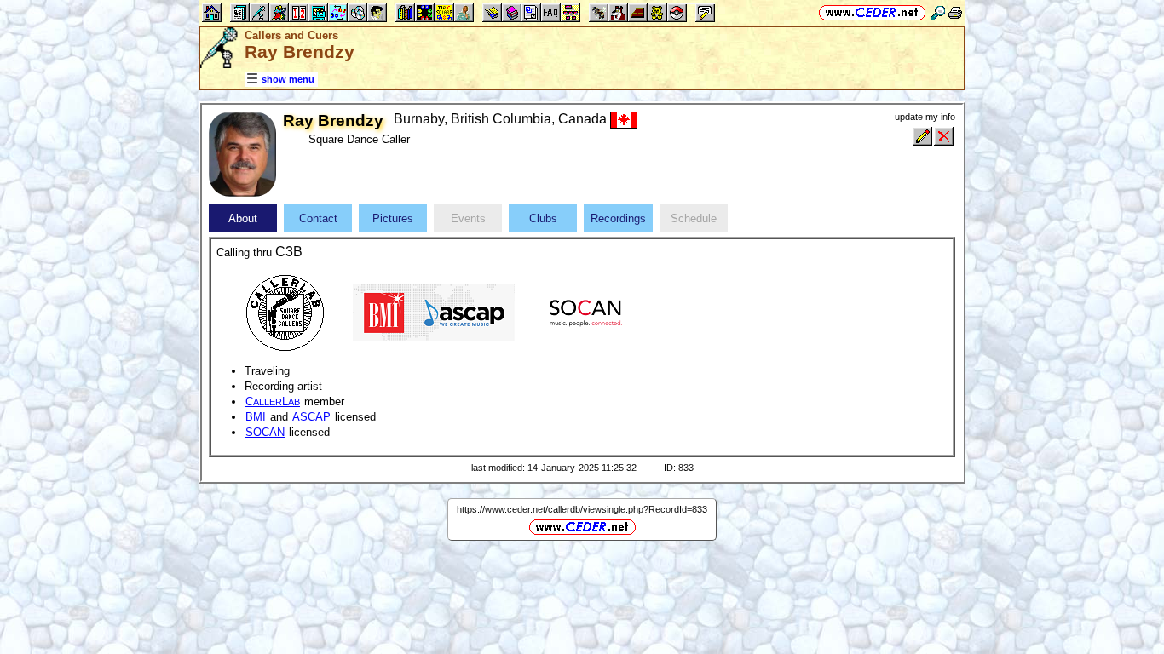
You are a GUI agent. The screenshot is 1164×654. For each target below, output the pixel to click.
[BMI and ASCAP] (434, 311)
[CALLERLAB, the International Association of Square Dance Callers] (285, 311)
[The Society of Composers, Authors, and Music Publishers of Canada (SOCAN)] (585, 311)
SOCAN (265, 432)
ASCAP (311, 416)
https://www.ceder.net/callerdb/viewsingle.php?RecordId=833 (582, 509)
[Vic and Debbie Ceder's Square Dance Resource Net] (872, 12)
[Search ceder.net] (938, 12)
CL (272, 401)
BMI (255, 416)
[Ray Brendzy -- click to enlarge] (242, 192)
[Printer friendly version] (955, 12)
